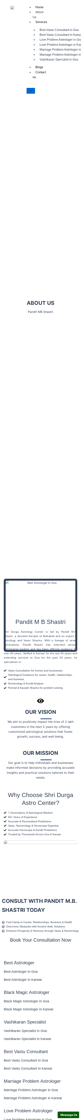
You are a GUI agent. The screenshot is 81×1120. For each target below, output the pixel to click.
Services (41, 22)
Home (39, 7)
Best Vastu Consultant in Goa (26, 1060)
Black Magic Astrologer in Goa (26, 1001)
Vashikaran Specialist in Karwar (27, 1039)
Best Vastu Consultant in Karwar (28, 1068)
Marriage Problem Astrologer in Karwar (33, 1098)
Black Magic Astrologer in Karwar (28, 1009)
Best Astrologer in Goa (21, 971)
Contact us (39, 75)
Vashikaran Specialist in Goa (59, 59)
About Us (38, 14)
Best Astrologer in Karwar (23, 980)
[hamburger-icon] (44, 3)
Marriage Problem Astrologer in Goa (31, 1090)
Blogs (39, 67)
